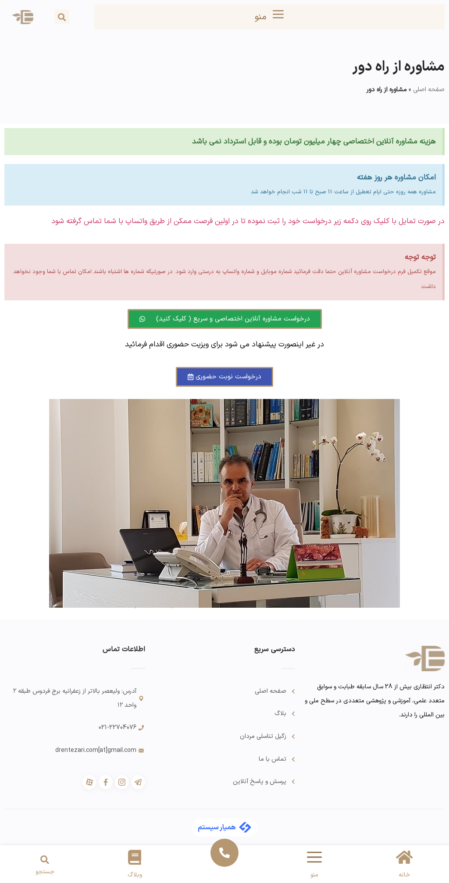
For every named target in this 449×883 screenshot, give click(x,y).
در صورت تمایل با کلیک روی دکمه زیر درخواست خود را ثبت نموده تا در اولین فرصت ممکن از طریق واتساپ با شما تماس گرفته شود (248, 221)
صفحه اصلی (429, 89)
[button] (62, 17)
